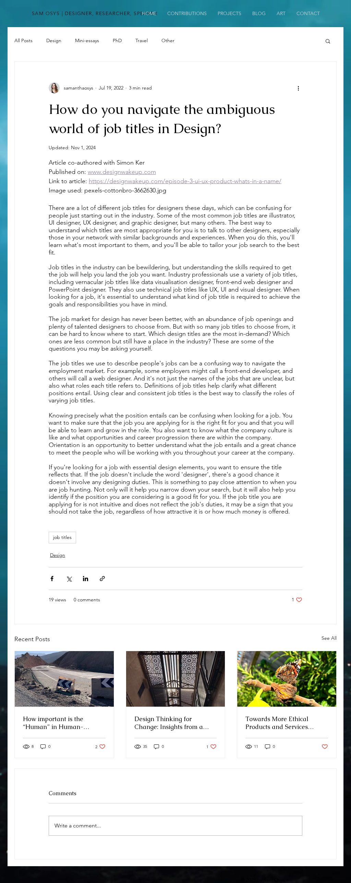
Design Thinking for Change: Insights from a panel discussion (168, 723)
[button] (328, 41)
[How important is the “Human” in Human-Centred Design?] (64, 679)
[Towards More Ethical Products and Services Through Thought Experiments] (286, 679)
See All (329, 638)
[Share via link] (102, 578)
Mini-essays (87, 40)
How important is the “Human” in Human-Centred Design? (53, 723)
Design (53, 40)
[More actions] (298, 88)
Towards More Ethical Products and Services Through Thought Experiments (276, 723)
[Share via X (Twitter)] (68, 578)
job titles (62, 537)
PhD (117, 40)
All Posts (23, 40)
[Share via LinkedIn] (85, 578)
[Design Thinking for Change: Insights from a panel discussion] (175, 679)
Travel (141, 40)
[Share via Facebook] (52, 578)
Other (167, 40)
